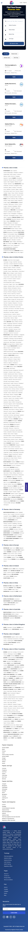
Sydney (17, 614)
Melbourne (19, 700)
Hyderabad (4, 787)
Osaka (13, 589)
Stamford (17, 448)
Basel (11, 548)
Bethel (17, 344)
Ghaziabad (16, 172)
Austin (16, 273)
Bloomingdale (16, 260)
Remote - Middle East (8, 704)
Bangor (11, 366)
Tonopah (10, 491)
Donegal (22, 572)
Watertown (6, 331)
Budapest (13, 549)
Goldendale (6, 409)
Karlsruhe (20, 523)
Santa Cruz (21, 310)
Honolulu (22, 486)
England (13, 636)
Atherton (21, 286)
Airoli (22, 183)
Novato (9, 301)
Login (21, 2)
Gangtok (11, 237)
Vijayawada (17, 208)
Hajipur (19, 243)
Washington (13, 502)
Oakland (13, 301)
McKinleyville (16, 297)
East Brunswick (11, 373)
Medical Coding (7, 858)
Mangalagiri (15, 206)
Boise (5, 443)
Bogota (5, 715)
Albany (13, 321)
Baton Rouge (6, 405)
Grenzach (10, 523)
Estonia (13, 672)
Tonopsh (15, 491)
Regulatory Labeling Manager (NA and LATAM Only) (14, 696)
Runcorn (10, 629)
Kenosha (10, 353)
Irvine (17, 295)
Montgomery (19, 402)
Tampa (5, 441)
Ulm (18, 525)
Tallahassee (21, 439)
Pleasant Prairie (15, 353)
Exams (5, 893)
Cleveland (19, 396)
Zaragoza (15, 704)
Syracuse (16, 329)
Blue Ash (9, 396)
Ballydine (10, 568)
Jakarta (21, 678)
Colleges (6, 891)
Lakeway (6, 280)
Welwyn (21, 629)
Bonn (9, 514)
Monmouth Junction (17, 379)
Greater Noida (7, 174)
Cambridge (13, 347)
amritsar (9, 198)
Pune (14, 191)
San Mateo (6, 310)
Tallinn (16, 674)
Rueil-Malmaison (18, 437)
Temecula (20, 316)
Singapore (11, 736)
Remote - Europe (20, 708)
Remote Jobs (7, 57)
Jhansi (11, 174)
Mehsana (17, 181)
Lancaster (11, 336)
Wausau (10, 497)
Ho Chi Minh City (19, 676)
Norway (5, 559)
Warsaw (5, 739)
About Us (6, 873)
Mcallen (14, 280)
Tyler (14, 284)
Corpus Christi (7, 276)
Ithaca (5, 325)
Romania (18, 559)
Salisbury (10, 362)
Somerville (6, 390)
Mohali (12, 200)
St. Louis (8, 482)
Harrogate (6, 642)
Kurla (5, 189)
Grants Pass (6, 415)
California (6, 289)
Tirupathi (13, 208)
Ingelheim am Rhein (18, 534)
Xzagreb (21, 698)
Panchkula (11, 196)
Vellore (5, 217)
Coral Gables (6, 430)
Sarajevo (21, 734)
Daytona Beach (18, 430)
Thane (13, 193)
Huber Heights (11, 400)
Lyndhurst (6, 379)
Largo (15, 269)
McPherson (21, 463)
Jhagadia (12, 181)
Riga (11, 702)
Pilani (5, 221)
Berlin (16, 519)
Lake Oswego (16, 415)
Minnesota (10, 708)
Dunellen (6, 373)
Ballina (13, 614)
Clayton (11, 357)
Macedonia (6, 402)
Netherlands (12, 604)
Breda (12, 600)
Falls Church (18, 422)
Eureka (5, 293)
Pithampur (19, 230)
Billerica (5, 347)
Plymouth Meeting (18, 338)
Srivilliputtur (20, 213)
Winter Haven (18, 441)
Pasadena (10, 303)
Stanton (18, 314)
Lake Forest (6, 263)
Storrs (21, 448)
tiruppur (17, 215)
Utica (19, 329)
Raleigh (10, 454)
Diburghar (14, 239)
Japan (21, 680)
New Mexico (21, 719)
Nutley (12, 383)
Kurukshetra (6, 196)
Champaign (6, 261)
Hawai (18, 482)
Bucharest (6, 717)
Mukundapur (19, 241)
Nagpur (17, 189)
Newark (17, 381)
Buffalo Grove (6, 357)
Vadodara (10, 183)
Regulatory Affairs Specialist (8, 820)
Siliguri (21, 252)
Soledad (16, 312)
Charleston (13, 461)
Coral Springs (12, 430)
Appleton (6, 353)
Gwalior (20, 228)
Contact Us (6, 875)
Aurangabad (16, 185)
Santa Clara (15, 310)
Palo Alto (6, 303)
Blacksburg (6, 422)
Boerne (20, 273)
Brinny (17, 568)
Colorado (12, 224)
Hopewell (21, 375)
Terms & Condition (8, 879)
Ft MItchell (19, 476)
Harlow (17, 636)
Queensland (12, 617)
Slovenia (13, 555)
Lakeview (22, 415)
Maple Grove (19, 472)
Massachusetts (11, 349)
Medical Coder (5, 815)
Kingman (19, 456)
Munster (11, 516)
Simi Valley (12, 312)
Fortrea (4, 751)
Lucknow (19, 174)
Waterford (13, 572)
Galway (15, 576)
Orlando (14, 435)
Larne (22, 627)
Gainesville (9, 431)
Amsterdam (17, 599)
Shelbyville (10, 478)
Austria (5, 667)
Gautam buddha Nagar (8, 172)
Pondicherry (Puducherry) (9, 250)
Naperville (16, 263)
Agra (11, 170)
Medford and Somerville (8, 351)
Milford (13, 402)
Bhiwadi (18, 219)
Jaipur (22, 219)
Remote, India (17, 252)
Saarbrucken (11, 540)
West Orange (6, 394)
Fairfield (20, 373)
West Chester (13, 342)
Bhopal (13, 228)
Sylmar (9, 484)
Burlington (6, 372)
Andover (20, 345)
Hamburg (22, 532)
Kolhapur (14, 187)
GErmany (20, 529)
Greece (12, 663)
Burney (19, 288)
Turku (22, 683)
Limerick (9, 572)
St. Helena (6, 316)
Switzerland (13, 693)
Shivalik (20, 196)
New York (6, 327)
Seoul (13, 687)
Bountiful (6, 694)
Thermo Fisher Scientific (8, 754)
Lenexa (5, 702)
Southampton (20, 340)
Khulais (8, 723)
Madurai (18, 211)
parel (11, 191)
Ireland (9, 693)
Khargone (14, 230)
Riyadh (21, 724)
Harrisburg (6, 336)
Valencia (12, 317)
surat (20, 181)
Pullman (17, 409)
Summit (21, 390)
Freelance (4, 770)
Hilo (18, 486)
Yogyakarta (9, 217)
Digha (11, 241)
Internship (4, 775)
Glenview (20, 261)
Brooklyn (21, 321)
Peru (21, 659)
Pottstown (6, 340)
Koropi (19, 661)
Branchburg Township (8, 370)
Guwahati (19, 239)
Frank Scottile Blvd (12, 480)
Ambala (9, 194)
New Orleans (16, 405)
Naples (16, 433)
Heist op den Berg (12, 657)
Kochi (12, 245)
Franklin (21, 398)
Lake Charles (11, 489)
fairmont (6, 359)
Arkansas (14, 612)
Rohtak (16, 196)
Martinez (11, 297)
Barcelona (22, 667)
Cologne (13, 514)
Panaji (9, 243)
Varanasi (10, 178)
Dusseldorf (6, 516)
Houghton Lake (7, 469)
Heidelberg (14, 523)
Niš (12, 732)
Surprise (5, 459)
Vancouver (15, 411)
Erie (14, 398)
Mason (10, 402)
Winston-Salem (7, 364)
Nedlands (20, 616)
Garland (14, 278)
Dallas (16, 276)
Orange (17, 301)
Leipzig (21, 531)
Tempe (9, 459)
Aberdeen (21, 265)
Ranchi (21, 250)
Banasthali (14, 219)
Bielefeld (21, 512)
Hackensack (15, 375)
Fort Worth (9, 278)
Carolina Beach (21, 450)
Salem (19, 416)
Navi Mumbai (6, 191)
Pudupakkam (14, 213)
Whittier (20, 319)
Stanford (14, 314)
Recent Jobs (14, 53)
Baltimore (6, 267)
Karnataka (6, 226)
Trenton (10, 392)
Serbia (5, 549)
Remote (4, 778)
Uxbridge (15, 652)
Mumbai (13, 189)
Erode (14, 211)
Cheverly (14, 267)
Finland (5, 557)
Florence (18, 413)
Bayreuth (6, 517)
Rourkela (16, 232)
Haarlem (5, 602)
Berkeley (5, 288)
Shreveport (16, 489)
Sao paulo (9, 661)
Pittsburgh (11, 338)
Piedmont (6, 362)
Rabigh (17, 724)
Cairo (13, 719)
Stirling (5, 640)
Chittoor (17, 204)
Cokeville (6, 420)
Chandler (15, 456)
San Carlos (18, 306)
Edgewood (14, 476)
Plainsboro (20, 387)
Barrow (14, 344)
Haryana (19, 194)
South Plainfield (12, 390)
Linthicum (19, 269)
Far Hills (5, 375)
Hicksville (20, 323)
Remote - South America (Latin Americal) (12, 711)
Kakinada (10, 206)
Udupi (18, 226)
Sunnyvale (15, 316)
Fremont (18, 293)
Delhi (7, 237)
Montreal (13, 655)
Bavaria (18, 516)
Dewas (16, 228)
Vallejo (16, 317)
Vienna (12, 667)
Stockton (10, 316)
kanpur (15, 174)
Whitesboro (15, 362)
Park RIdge (6, 265)
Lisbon (10, 495)
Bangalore (18, 221)
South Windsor (11, 448)
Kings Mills (17, 400)
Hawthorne (15, 323)
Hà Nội (5, 676)
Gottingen (12, 531)
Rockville (6, 271)
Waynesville (18, 403)
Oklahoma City (7, 501)
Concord (13, 465)
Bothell (15, 407)
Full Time (4, 771)
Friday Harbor (21, 407)
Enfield (5, 446)
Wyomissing (18, 342)
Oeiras (13, 495)
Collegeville (21, 334)
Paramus (16, 383)
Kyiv (5, 728)
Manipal (9, 698)
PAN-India (21, 237)
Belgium (18, 693)
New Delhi (16, 237)
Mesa (12, 458)
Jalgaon (10, 187)
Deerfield (15, 261)
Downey (5, 291)
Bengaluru (10, 222)
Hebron (5, 486)
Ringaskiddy (21, 568)
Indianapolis (6, 377)
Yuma (16, 459)
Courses (6, 889)
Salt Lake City (16, 638)
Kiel (17, 536)
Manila (10, 670)
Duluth (22, 471)
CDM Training (7, 862)
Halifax (10, 236)
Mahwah (10, 379)
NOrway (9, 559)
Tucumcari (15, 332)
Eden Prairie (6, 472)
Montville (6, 381)
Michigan (6, 360)
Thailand (5, 708)
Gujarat (5, 181)
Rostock (21, 538)
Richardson (17, 282)
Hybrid (3, 773)
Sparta (17, 390)
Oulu (23, 681)
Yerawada (21, 193)
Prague (19, 732)
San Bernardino (12, 306)
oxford (14, 403)
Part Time (16, 57)
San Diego (6, 308)
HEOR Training (7, 864)
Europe (9, 553)
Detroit (16, 467)
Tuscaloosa (6, 502)
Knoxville (11, 487)
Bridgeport (18, 444)
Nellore (19, 206)
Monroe (11, 405)
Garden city (6, 463)
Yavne (22, 689)
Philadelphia (6, 338)
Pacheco (21, 301)
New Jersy (16, 360)
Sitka (5, 345)
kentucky (6, 484)
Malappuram (17, 245)
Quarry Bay (6, 587)
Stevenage (21, 638)
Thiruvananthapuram (8, 247)
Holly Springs (16, 452)
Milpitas (9, 299)
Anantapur (6, 204)
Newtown (6, 448)
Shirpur (21, 191)
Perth (13, 694)
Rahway (14, 388)
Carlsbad (10, 289)
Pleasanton (15, 303)
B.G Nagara (15, 222)
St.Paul (5, 476)
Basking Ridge (7, 368)
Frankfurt (19, 527)
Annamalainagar (19, 209)
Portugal (17, 495)
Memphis (15, 487)
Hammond (9, 700)
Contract (4, 768)
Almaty (22, 687)
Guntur (20, 204)
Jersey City (11, 377)
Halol (8, 181)
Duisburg (22, 514)
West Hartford (7, 450)
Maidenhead (10, 638)
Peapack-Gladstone (16, 385)
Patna (22, 243)
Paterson (9, 385)
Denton (20, 276)
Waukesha (6, 355)
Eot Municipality (11, 234)
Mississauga (10, 653)
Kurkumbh (19, 187)
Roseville (21, 304)
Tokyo (16, 589)
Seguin (11, 284)
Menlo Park (21, 297)
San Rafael (11, 310)
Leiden (16, 602)
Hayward (10, 295)
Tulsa (8, 702)
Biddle (16, 321)
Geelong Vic (10, 359)
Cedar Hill (19, 274)
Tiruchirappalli (12, 215)
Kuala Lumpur (13, 726)
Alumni (5, 887)
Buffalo (5, 323)
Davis (20, 289)
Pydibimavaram (7, 208)
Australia (15, 653)
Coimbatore (10, 211)
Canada (5, 655)
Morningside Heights (17, 325)
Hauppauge (9, 323)
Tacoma (10, 411)
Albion (13, 286)
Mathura (5, 176)
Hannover (17, 531)
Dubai (15, 721)
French (5, 700)
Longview (10, 280)
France (12, 553)
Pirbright (15, 627)
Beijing (13, 585)
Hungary (19, 704)
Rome (5, 366)
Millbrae (5, 299)
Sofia (20, 736)
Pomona (20, 303)
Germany (16, 529)
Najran (5, 723)
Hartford (13, 446)
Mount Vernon (12, 409)
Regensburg (19, 517)
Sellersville (15, 340)
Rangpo (9, 252)
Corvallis (10, 413)
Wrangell (8, 345)
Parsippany (21, 383)
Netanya (19, 691)
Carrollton (15, 274)
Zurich (14, 548)
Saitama (17, 680)
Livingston (20, 377)
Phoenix (20, 458)
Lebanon (13, 493)
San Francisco (11, 308)
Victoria (13, 709)
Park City (13, 176)
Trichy (20, 215)
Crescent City (15, 289)
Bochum (6, 514)
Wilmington (6, 504)
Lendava (20, 553)
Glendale (5, 295)
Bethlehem (16, 334)
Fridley (10, 472)
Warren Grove (15, 392)
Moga (9, 200)
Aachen (17, 512)
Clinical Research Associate (8, 808)
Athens (5, 663)
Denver (17, 443)
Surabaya (10, 680)
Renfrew (5, 653)
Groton (9, 446)
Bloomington (17, 424)
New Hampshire (14, 499)
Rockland (16, 351)
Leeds (20, 636)
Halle (12, 532)
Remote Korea (13, 685)
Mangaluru (11, 226)
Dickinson (12, 471)
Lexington (6, 349)
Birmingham (15, 420)
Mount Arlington (11, 381)
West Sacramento (7, 319)
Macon (16, 493)
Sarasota (13, 439)
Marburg (11, 527)
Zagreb (5, 672)
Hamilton (6, 400)
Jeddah (12, 723)
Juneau (21, 344)
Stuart (16, 439)
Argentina (18, 659)
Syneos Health (5, 747)
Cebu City (20, 668)
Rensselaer (6, 329)
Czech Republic (18, 224)
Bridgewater (16, 370)
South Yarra (6, 619)
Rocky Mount (15, 454)
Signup (25, 2)
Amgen (4, 758)
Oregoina (10, 403)
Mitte (5, 538)
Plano (13, 282)
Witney (11, 644)
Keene (18, 359)
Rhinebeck (11, 329)
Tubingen (15, 525)
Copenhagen (14, 551)
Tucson (13, 459)
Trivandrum (15, 247)
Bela (17, 198)
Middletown (20, 336)
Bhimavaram (11, 204)
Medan (9, 709)
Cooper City (16, 428)
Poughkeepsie (16, 327)
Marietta (15, 336)
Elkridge (5, 269)
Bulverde (10, 274)
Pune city (17, 191)
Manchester (21, 493)
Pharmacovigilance (6, 811)
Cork (22, 570)
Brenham (6, 274)
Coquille (5, 413)
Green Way (6, 713)
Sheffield (19, 642)
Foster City (13, 293)
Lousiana (6, 709)
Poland (9, 555)
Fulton (22, 480)
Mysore (15, 226)
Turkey (17, 557)
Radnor (10, 340)
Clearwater (11, 428)
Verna (13, 243)
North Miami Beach (8, 435)
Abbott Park (10, 260)
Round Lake (11, 265)
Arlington (12, 273)
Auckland (6, 665)
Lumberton (18, 465)
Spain (16, 555)
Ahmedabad (19, 178)
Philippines (6, 454)
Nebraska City (10, 486)
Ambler (12, 334)
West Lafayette (7, 426)
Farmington (6, 332)
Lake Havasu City (7, 458)
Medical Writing (8, 860)
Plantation (6, 437)
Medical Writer (5, 809)
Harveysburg (6, 529)
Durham (11, 452)
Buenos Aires (18, 717)
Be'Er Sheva (10, 691)
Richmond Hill (20, 652)
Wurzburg (6, 519)
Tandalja (5, 193)
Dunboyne (9, 574)
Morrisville (21, 452)
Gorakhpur (20, 172)
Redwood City (11, 304)
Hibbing (14, 472)
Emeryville (19, 291)
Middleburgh (10, 325)
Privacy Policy (7, 877)
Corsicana (12, 276)
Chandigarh (21, 198)
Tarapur (9, 193)
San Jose (22, 308)
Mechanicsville (7, 424)
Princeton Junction (8, 388)
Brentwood (15, 715)
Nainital (13, 236)
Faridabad (15, 706)
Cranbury (18, 372)
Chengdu (22, 461)
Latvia (16, 553)
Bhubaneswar (10, 232)
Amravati (11, 185)
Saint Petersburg (7, 439)
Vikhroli (16, 193)
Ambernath (6, 185)
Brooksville (6, 428)
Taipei (16, 737)
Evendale (17, 398)
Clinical (3, 804)
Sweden (9, 737)
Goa (7, 243)
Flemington (10, 375)
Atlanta (16, 364)
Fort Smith (20, 478)
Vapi (13, 183)
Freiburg (5, 523)
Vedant (5, 551)
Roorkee (22, 236)
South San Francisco (8, 314)
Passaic (5, 385)
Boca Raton (16, 426)
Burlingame (14, 288)
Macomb (13, 469)
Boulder (13, 443)
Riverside (16, 304)
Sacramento (6, 306)
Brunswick (21, 370)
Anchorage (9, 344)
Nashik (21, 189)
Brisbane (10, 288)
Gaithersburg (10, 269)
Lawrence (16, 463)
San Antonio (6, 284)
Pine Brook (6, 387)
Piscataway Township (13, 387)
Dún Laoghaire (7, 576)
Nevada (5, 301)
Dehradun (6, 236)
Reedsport (10, 416)
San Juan (18, 501)
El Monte (10, 291)
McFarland (20, 706)
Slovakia (10, 694)
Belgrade (21, 548)
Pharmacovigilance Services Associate (11, 816)
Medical (4, 813)
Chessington (10, 627)
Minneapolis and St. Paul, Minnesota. (11, 474)
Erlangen (10, 517)
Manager (4, 806)
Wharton (12, 394)
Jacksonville (20, 431)
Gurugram (14, 194)
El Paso (5, 278)
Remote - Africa (15, 698)
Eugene (13, 413)
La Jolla (20, 295)
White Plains (21, 271)
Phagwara (20, 200)
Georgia (15, 359)
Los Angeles (6, 297)
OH (20, 360)
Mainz (5, 536)
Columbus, (6, 398)
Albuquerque (17, 331)
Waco (17, 284)
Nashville (20, 487)
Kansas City (11, 463)
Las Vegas (6, 491)
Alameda (10, 286)
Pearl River (10, 327)
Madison (5, 497)
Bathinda (13, 198)
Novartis (4, 759)
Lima (13, 728)
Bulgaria (22, 549)
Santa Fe (11, 332)
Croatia (18, 670)
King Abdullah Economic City (10, 724)
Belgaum (6, 222)
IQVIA (3, 749)
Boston (9, 347)
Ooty (9, 213)
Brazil (13, 661)
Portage (21, 353)
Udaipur (8, 221)
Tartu (16, 672)
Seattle (21, 409)
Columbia (18, 267)
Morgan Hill (13, 299)
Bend (23, 411)
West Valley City (15, 319)
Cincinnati (14, 396)
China (20, 585)
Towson (10, 271)
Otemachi (9, 681)
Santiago (6, 734)
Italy (7, 678)
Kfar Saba (15, 691)
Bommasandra (7, 224)
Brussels (22, 655)
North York (10, 652)
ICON (3, 753)
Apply (14, 76)
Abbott (3, 761)
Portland (6, 416)
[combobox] (15, 25)
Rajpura (9, 202)
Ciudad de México (7, 721)
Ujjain (23, 230)
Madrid (9, 668)
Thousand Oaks (7, 317)
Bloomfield (12, 368)
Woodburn (11, 418)
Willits (5, 321)
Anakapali (20, 202)
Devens (18, 347)
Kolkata (14, 241)
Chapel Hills (6, 452)
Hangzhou (6, 589)
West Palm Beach (11, 441)
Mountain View (20, 299)
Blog (5, 895)
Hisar (22, 194)
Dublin (5, 572)
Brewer (15, 366)
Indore (5, 230)
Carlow (9, 570)
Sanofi (3, 763)
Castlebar (11, 706)
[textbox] (14, 25)
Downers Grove (17, 357)
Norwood (6, 403)
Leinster (14, 708)
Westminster (6, 444)
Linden (16, 377)
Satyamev (6, 178)
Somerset (22, 388)
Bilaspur (5, 234)
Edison (16, 373)
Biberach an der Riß (17, 521)
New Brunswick (7, 383)
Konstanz (6, 525)
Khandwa (9, 230)
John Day (11, 415)
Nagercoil (6, 213)
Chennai (5, 211)
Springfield (6, 418)
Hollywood (14, 431)
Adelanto (6, 286)
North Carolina (7, 467)
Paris (22, 728)
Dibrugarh (9, 239)
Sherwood (6, 411)
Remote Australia (20, 612)
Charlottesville (12, 422)
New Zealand (17, 665)
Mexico (22, 497)
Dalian (15, 587)
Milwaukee (6, 706)
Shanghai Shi (12, 591)
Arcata (17, 286)
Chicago (11, 261)
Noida (9, 176)
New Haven (17, 446)
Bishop (10, 713)
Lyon (20, 728)
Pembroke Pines (19, 435)
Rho (15, 678)
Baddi (22, 217)
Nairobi (14, 702)
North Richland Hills (8, 282)
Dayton (10, 398)
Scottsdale (6, 456)
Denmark (20, 551)
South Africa (16, 730)
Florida (5, 431)
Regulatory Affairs (8, 866)
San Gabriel (17, 308)
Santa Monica (6, 312)
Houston (19, 278)
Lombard (11, 263)
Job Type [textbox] (11, 38)
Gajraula (15, 170)
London (5, 638)
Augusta (20, 364)
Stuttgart (10, 525)
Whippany (16, 394)
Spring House (6, 342)
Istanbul (14, 557)
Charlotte (11, 372)
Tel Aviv (5, 691)
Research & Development (8, 818)
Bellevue (12, 407)
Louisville (6, 478)
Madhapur (9, 189)
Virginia (18, 491)
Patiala (16, 200)
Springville (15, 700)
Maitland (5, 433)
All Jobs (5, 53)
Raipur (16, 234)
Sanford (20, 454)
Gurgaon (6, 206)
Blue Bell (5, 698)
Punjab (5, 202)
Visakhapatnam (7, 209)
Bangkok (16, 689)
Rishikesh (18, 236)
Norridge (20, 263)
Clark (14, 372)
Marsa (9, 433)
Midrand (12, 730)
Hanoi (8, 676)
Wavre (5, 561)
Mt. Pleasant (10, 360)
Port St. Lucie (11, 437)
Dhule (20, 185)
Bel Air (9, 267)
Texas (16, 709)
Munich (14, 517)
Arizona (17, 355)
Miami (12, 433)
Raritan (17, 388)
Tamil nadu (6, 215)
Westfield (20, 392)
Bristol (22, 444)
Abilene (8, 273)
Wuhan (20, 591)
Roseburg (15, 416)
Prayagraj (17, 176)
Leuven (5, 555)
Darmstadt (6, 527)
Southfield (17, 469)
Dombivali (6, 187)
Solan (5, 219)
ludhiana (5, 200)
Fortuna (9, 293)
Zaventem (6, 659)
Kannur (9, 245)
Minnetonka (21, 474)
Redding (5, 304)
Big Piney (21, 418)
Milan (5, 482)
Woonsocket (14, 484)
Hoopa (13, 295)
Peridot (16, 458)
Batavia (5, 396)
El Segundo (14, 291)
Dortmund (17, 514)
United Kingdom (10, 640)
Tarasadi (5, 183)
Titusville (5, 392)
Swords (12, 578)
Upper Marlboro (15, 271)
